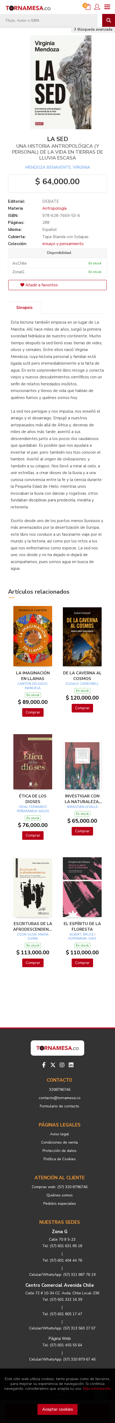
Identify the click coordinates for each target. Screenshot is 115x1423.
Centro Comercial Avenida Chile (59, 1285)
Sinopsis (24, 307)
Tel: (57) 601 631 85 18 (62, 1245)
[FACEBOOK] (44, 1065)
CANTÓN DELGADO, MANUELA (32, 686)
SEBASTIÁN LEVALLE (82, 807)
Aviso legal (59, 1134)
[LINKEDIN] (71, 1065)
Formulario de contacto (59, 1106)
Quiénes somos (60, 1195)
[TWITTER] (53, 1065)
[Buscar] (108, 20)
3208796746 (59, 1089)
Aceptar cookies (57, 1409)
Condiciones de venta (59, 1142)
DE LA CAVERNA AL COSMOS (82, 675)
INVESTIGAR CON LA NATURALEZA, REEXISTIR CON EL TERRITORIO (82, 798)
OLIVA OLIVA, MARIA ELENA (33, 936)
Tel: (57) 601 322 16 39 (62, 1299)
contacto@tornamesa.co (59, 1097)
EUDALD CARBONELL (82, 684)
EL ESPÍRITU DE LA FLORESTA (82, 926)
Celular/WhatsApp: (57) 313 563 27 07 (62, 1328)
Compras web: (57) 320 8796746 (59, 1186)
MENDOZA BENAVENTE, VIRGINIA (57, 167)
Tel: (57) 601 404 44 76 (62, 1260)
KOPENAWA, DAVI (82, 938)
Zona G (59, 1232)
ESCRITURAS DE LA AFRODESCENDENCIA (32, 926)
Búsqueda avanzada (94, 29)
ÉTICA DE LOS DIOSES (33, 798)
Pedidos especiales (59, 1203)
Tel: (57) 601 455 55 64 (62, 1345)
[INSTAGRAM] (62, 1065)
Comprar (33, 712)
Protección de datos (59, 1150)
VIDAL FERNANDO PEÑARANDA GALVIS (33, 809)
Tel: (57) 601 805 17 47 (62, 1314)
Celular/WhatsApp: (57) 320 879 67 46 (62, 1359)
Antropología (54, 208)
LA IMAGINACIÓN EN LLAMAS (33, 675)
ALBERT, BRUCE (82, 934)
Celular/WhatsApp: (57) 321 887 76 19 (62, 1274)
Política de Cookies (60, 1159)
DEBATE (50, 201)
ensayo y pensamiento (63, 243)
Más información (97, 1388)
